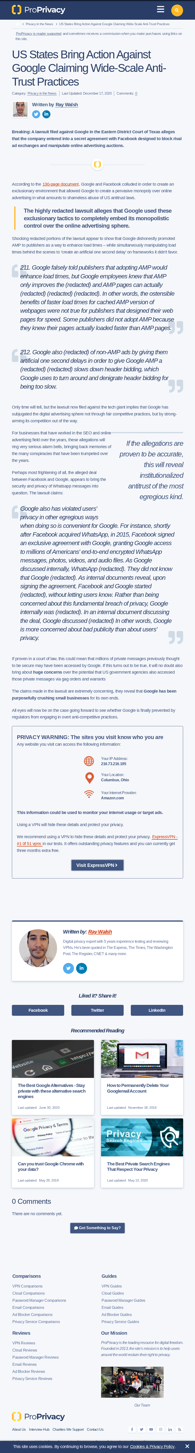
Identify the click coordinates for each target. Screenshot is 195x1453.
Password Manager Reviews (35, 1357)
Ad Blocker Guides (117, 1315)
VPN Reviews (23, 1343)
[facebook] (132, 1429)
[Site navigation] (160, 10)
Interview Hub (39, 1429)
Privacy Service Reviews (32, 1379)
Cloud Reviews (24, 1350)
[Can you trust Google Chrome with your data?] (53, 1153)
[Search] (177, 10)
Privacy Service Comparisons (36, 1322)
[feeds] (179, 1429)
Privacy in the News (39, 24)
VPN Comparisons (27, 1286)
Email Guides (112, 1308)
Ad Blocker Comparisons (32, 1315)
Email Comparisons (28, 1308)
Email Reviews (24, 1364)
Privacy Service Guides (120, 1322)
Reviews (21, 1333)
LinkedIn (157, 1010)
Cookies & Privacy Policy (152, 1446)
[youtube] (151, 1429)
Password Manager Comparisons (39, 1300)
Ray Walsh (67, 104)
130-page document (61, 184)
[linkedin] (46, 114)
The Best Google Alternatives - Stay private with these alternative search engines (52, 1091)
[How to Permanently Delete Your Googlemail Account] (142, 1077)
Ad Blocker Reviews (28, 1372)
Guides (109, 1276)
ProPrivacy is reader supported (38, 34)
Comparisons (26, 1276)
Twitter (97, 1010)
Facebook (38, 1010)
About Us (19, 1429)
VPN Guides (112, 1286)
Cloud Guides (113, 1293)
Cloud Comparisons (28, 1293)
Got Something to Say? (99, 1228)
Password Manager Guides (123, 1300)
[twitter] (36, 114)
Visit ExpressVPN (95, 865)
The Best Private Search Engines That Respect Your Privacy (138, 1166)
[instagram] (160, 1429)
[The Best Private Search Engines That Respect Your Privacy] (142, 1153)
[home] (17, 24)
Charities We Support (68, 1429)
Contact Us (95, 1429)
